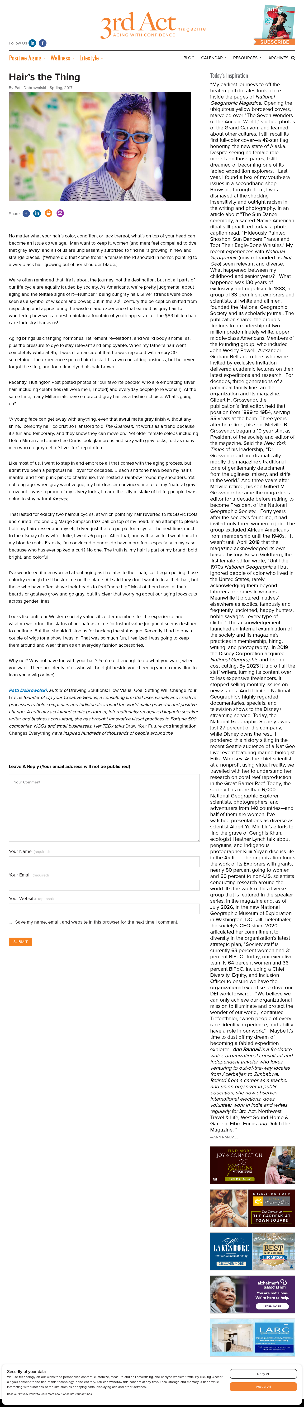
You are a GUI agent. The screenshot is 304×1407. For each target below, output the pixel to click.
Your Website (31, 898)
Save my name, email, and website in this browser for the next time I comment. (96, 922)
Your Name (29, 851)
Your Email (29, 875)
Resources (245, 58)
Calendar (212, 58)
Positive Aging (25, 57)
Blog (189, 58)
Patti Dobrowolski (28, 690)
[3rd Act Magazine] (152, 26)
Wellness (60, 57)
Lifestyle (89, 57)
